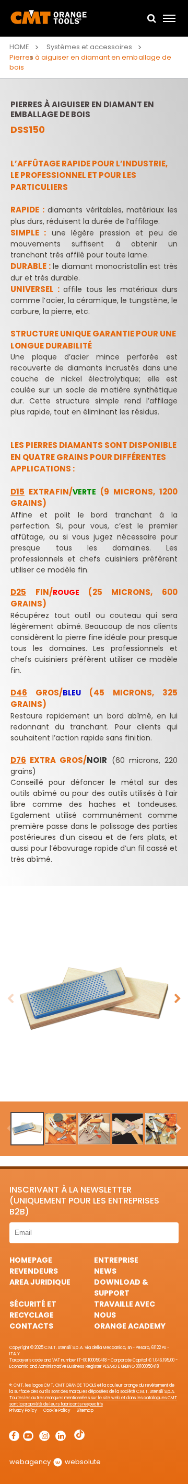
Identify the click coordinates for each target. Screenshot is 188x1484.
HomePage (30, 1260)
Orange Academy (130, 1326)
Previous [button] (10, 999)
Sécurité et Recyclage (32, 1309)
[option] (94, 998)
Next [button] (177, 999)
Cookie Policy (56, 1410)
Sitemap (85, 1410)
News (105, 1271)
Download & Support (121, 1287)
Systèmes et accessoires (89, 47)
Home (19, 47)
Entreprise (116, 1260)
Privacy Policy (23, 1410)
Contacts (31, 1326)
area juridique (39, 1282)
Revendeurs (33, 1271)
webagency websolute (55, 1462)
